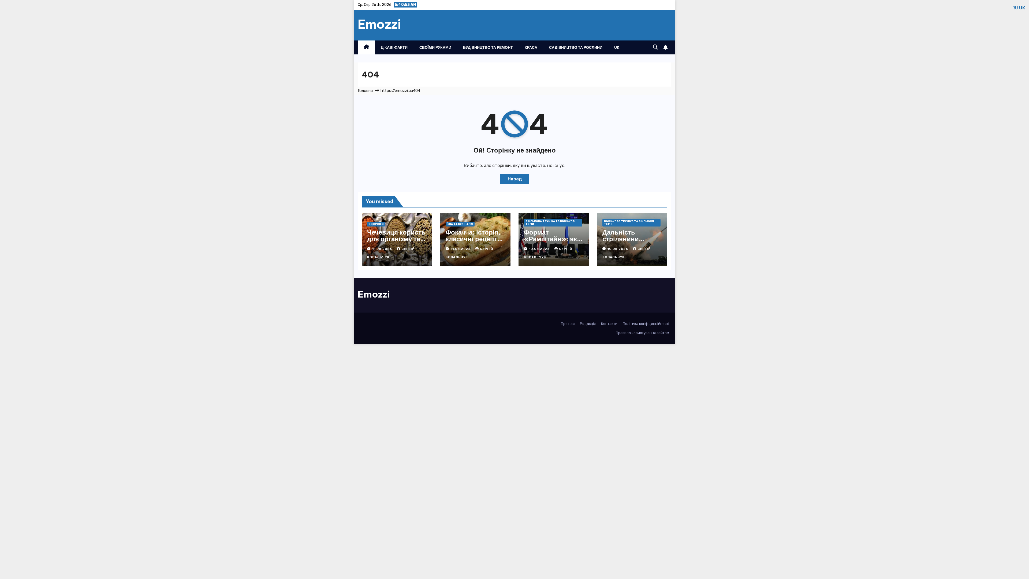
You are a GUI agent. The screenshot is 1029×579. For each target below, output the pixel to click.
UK (617, 47)
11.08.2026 (382, 249)
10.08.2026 (540, 249)
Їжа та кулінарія (460, 224)
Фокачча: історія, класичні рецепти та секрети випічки (473, 242)
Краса (531, 47)
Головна (365, 90)
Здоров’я (376, 224)
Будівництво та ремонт (488, 47)
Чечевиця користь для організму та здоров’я (396, 239)
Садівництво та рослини (575, 47)
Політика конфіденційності (646, 324)
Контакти (609, 324)
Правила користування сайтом (642, 333)
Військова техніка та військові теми (550, 223)
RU (1015, 7)
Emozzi (379, 24)
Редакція (588, 324)
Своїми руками (435, 47)
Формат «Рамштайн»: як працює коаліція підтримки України (553, 242)
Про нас (568, 324)
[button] (655, 47)
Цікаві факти (394, 47)
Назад (515, 178)
